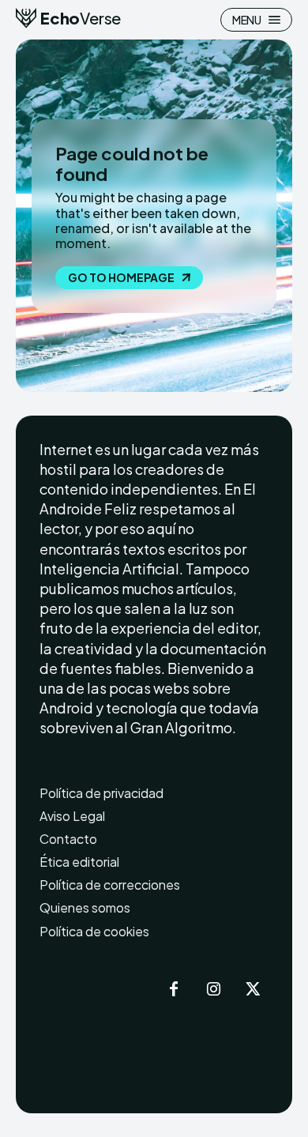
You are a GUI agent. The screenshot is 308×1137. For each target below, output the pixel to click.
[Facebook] (174, 990)
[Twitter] (253, 990)
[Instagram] (213, 990)
